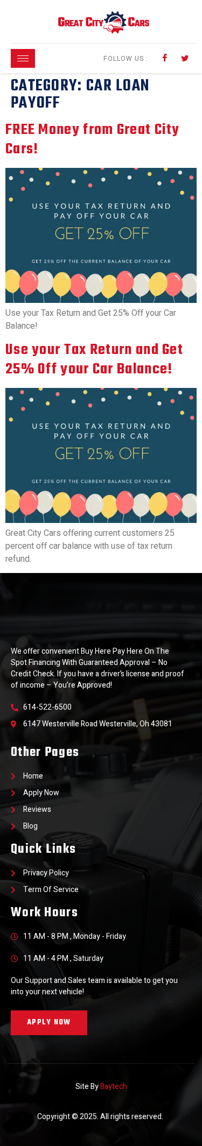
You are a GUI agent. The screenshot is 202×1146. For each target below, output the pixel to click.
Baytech (113, 1086)
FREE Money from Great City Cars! (92, 139)
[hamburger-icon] (23, 58)
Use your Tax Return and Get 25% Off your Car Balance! (94, 359)
